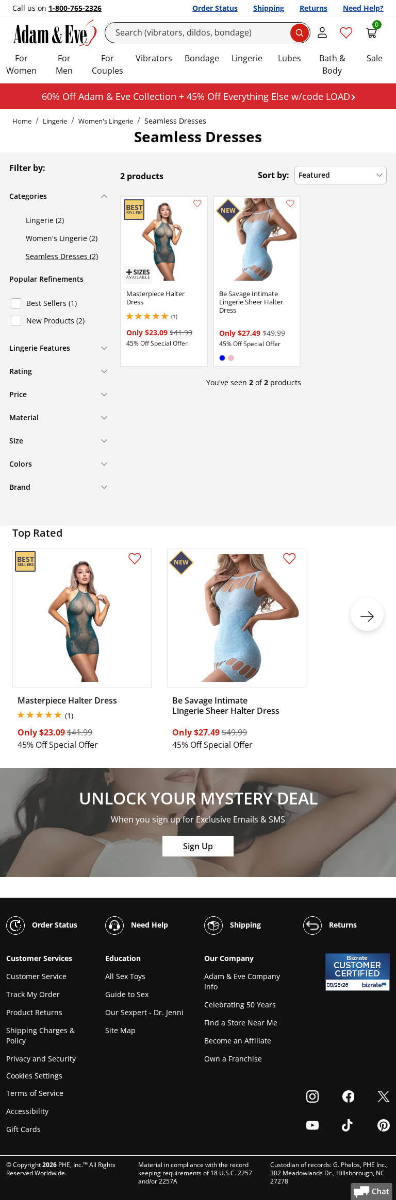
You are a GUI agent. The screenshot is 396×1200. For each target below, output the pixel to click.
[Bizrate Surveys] (375, 985)
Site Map (120, 1030)
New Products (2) (55, 320)
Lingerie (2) (45, 220)
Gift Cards (23, 1129)
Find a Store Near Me (240, 1022)
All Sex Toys (125, 976)
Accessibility (27, 1111)
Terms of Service (34, 1093)
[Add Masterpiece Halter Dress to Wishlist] (197, 203)
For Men (64, 64)
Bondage (202, 58)
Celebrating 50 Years (240, 1004)
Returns (313, 8)
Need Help (148, 925)
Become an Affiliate (237, 1040)
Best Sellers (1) (51, 303)
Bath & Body (332, 64)
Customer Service (36, 976)
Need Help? (363, 8)
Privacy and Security (41, 1059)
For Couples (107, 64)
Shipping (268, 8)
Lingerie (247, 58)
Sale (375, 58)
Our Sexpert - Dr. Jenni (144, 1012)
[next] (367, 614)
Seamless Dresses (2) (62, 256)
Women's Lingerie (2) (61, 238)
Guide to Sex (126, 994)
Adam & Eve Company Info (242, 981)
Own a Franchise (233, 1059)
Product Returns (34, 1012)
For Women (21, 64)
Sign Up (198, 846)
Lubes (289, 58)
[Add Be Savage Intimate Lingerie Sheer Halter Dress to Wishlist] (290, 203)
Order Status (215, 8)
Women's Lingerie (105, 121)
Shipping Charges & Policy (40, 1035)
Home (21, 121)
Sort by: (273, 175)
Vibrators (154, 58)
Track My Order (33, 994)
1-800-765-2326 (75, 8)
